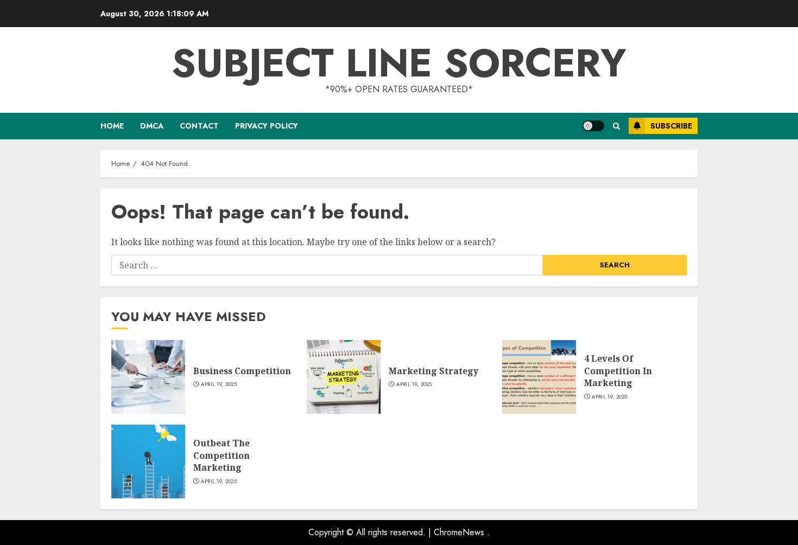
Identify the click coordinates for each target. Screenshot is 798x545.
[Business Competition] (148, 377)
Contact (199, 125)
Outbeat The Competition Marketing (221, 455)
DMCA (151, 125)
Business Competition (242, 371)
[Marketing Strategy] (344, 377)
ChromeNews (459, 532)
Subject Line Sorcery (399, 63)
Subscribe (671, 125)
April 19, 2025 (219, 384)
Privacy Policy (266, 125)
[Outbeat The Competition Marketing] (148, 461)
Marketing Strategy (433, 371)
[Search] (616, 126)
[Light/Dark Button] (593, 125)
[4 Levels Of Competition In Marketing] (539, 377)
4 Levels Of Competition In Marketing (618, 370)
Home (112, 125)
